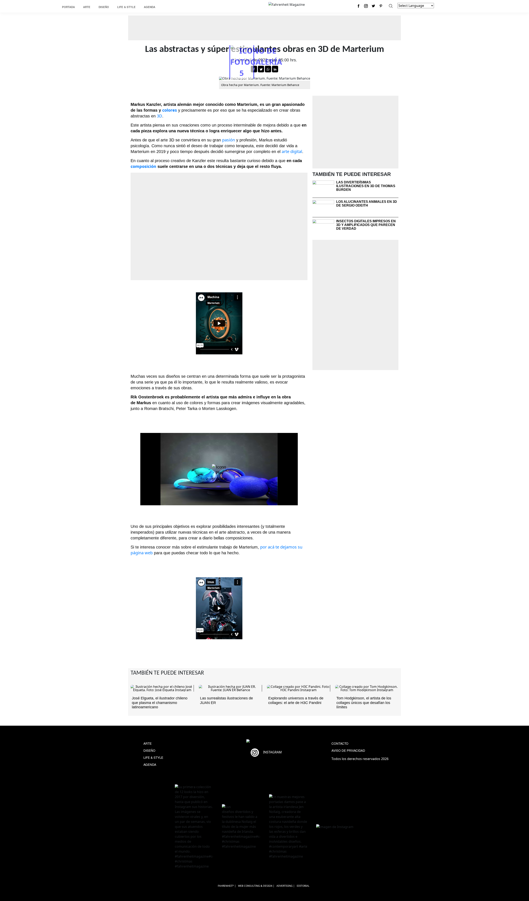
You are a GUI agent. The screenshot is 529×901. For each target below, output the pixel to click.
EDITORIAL (303, 886)
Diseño (104, 7)
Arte (86, 7)
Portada (68, 7)
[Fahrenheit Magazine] (264, 741)
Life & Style (126, 7)
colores (169, 110)
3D (159, 116)
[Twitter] (373, 6)
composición (143, 166)
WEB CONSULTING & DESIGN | (256, 886)
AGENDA (149, 764)
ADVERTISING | (285, 886)
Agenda (149, 7)
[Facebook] (358, 6)
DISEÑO (149, 750)
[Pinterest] (381, 6)
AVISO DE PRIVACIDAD (348, 750)
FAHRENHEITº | (227, 886)
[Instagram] (366, 6)
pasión (228, 140)
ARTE (147, 743)
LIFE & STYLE (153, 757)
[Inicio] (286, 4)
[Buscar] (390, 6)
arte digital (292, 151)
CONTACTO (339, 743)
